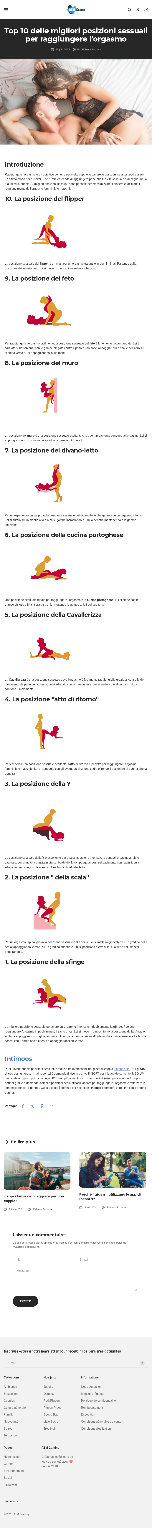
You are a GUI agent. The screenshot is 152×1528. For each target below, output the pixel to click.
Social (8, 1477)
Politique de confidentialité (74, 1242)
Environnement (14, 1470)
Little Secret (51, 1421)
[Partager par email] (51, 1106)
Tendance (10, 1435)
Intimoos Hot (122, 1068)
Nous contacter (91, 1386)
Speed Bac (51, 1414)
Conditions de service (110, 1242)
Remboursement (92, 1407)
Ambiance (10, 1386)
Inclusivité (10, 1484)
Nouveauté (11, 1421)
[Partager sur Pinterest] (42, 1106)
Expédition (88, 1414)
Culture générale (15, 1407)
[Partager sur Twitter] (32, 1106)
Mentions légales (92, 1393)
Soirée (8, 1428)
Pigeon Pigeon (53, 1407)
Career (8, 1463)
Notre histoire (12, 1456)
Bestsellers (11, 1393)
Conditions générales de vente (101, 1421)
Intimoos (18, 1058)
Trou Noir (50, 1428)
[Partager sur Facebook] (23, 1106)
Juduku (48, 1386)
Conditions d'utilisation (96, 1428)
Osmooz (49, 1393)
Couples (9, 1400)
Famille (9, 1414)
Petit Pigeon (52, 1400)
